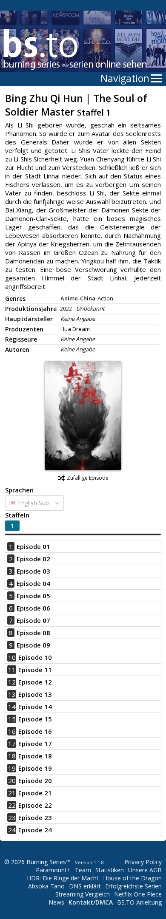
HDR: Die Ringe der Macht (63, 878)
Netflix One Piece (138, 894)
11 (12, 669)
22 (12, 805)
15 (12, 719)
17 (12, 743)
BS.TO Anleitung (139, 902)
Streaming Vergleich (82, 894)
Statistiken (109, 870)
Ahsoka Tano (46, 886)
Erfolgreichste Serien (133, 886)
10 (12, 657)
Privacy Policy (143, 862)
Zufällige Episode (88, 477)
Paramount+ (53, 870)
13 (12, 694)
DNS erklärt (85, 886)
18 (12, 756)
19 (12, 768)
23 (12, 817)
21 (12, 793)
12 (12, 682)
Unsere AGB (145, 870)
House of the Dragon (132, 878)
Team (83, 870)
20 (12, 780)
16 (12, 731)
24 (12, 830)
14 (12, 706)
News (56, 902)
